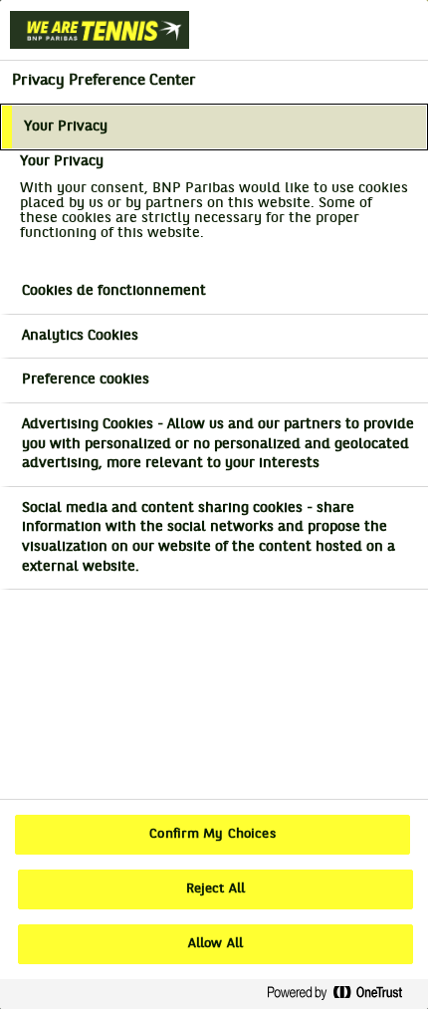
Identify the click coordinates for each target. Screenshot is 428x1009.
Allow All (215, 944)
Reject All (215, 889)
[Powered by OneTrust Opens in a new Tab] (342, 993)
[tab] (214, 127)
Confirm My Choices (212, 835)
